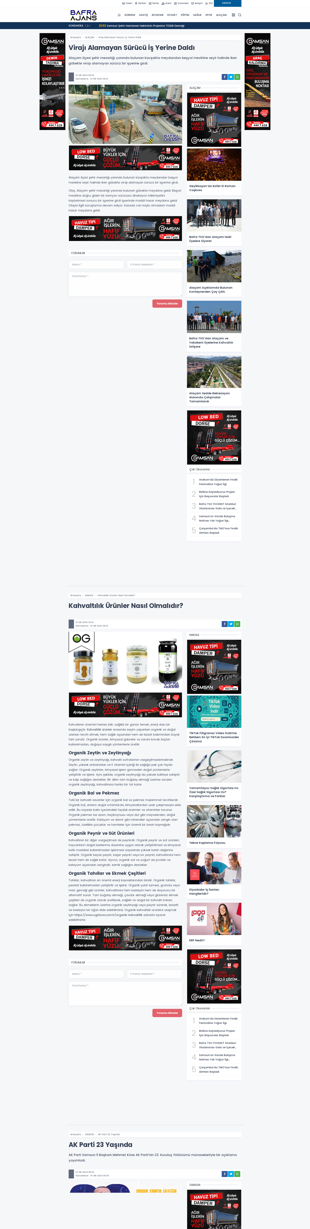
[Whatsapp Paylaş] (237, 77)
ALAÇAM (221, 15)
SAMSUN (89, 1134)
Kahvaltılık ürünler (99, 729)
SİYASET (172, 15)
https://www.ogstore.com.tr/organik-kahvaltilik (108, 915)
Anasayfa (75, 37)
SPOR (208, 15)
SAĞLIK (197, 15)
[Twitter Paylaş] (231, 77)
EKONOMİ (157, 15)
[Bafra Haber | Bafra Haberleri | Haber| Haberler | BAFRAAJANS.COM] (85, 14)
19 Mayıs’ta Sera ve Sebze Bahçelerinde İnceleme (135, 26)
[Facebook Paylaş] (225, 77)
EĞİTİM (185, 15)
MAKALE (89, 595)
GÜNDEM (129, 15)
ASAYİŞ (143, 15)
